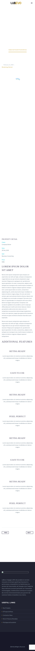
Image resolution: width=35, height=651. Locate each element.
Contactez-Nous (7, 615)
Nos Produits (6, 608)
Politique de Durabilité (9, 622)
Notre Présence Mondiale (10, 619)
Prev (5, 532)
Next (29, 532)
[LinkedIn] (17, 636)
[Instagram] (19, 636)
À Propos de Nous (8, 611)
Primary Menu (31, 3)
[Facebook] (15, 636)
